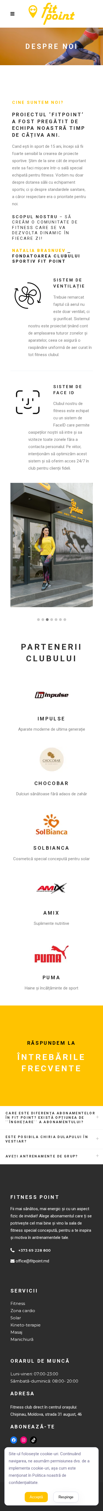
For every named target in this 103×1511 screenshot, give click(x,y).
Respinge (66, 1497)
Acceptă (36, 1497)
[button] (38, 620)
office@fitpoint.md (32, 1261)
